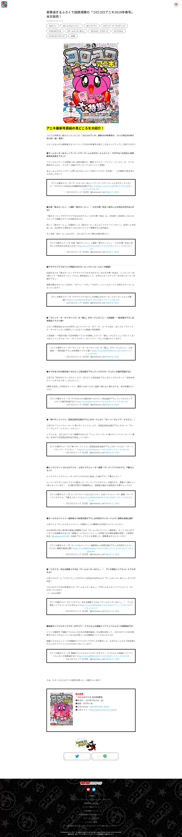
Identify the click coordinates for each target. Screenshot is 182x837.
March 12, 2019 (112, 554)
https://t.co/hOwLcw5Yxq (78, 299)
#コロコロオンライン (111, 245)
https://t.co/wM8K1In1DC (88, 655)
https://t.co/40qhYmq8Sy (84, 548)
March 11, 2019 (112, 503)
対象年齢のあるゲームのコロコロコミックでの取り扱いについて (91, 825)
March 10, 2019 (112, 452)
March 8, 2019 (112, 302)
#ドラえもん (118, 31)
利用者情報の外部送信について (91, 814)
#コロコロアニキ (55, 31)
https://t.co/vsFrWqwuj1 (88, 449)
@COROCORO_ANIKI (99, 706)
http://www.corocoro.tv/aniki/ (103, 709)
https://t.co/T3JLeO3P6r (107, 186)
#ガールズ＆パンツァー (71, 26)
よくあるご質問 (91, 822)
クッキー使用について (91, 807)
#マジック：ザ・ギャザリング (114, 26)
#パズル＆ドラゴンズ (56, 36)
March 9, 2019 (112, 404)
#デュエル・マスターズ (99, 31)
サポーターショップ (91, 818)
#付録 (73, 36)
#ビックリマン (91, 26)
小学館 (91, 795)
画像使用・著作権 (91, 803)
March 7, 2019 (112, 191)
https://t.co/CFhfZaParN (90, 605)
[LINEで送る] (105, 756)
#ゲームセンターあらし (76, 31)
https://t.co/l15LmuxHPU (89, 245)
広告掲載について (91, 811)
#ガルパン (52, 26)
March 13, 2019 (112, 611)
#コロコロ (94, 188)
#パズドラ (93, 608)
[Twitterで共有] (77, 756)
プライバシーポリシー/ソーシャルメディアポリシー (91, 799)
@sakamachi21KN (60, 536)
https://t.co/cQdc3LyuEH (87, 401)
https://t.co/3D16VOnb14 (103, 350)
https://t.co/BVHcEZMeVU (91, 497)
